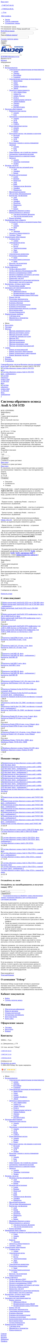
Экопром (16, 231)
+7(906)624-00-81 (7, 9)
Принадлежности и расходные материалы (24, 280)
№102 (33, 551)
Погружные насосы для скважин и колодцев (25, 133)
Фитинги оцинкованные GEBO (20, 273)
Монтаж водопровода (17, 340)
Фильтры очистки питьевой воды (21, 167)
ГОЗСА (16, 98)
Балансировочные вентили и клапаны (22, 308)
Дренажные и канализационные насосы (23, 116)
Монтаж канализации (17, 342)
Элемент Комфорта (20, 86)
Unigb (15, 224)
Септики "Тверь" (15, 235)
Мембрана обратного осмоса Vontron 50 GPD (17, 750)
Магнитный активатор (17, 192)
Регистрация (9, 31)
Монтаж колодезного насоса (19, 333)
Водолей (16, 135)
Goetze (15, 177)
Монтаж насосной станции (19, 334)
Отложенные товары (12, 23)
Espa (15, 115)
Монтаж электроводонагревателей (21, 346)
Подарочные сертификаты (14, 1015)
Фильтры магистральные (18, 175)
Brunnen (16, 179)
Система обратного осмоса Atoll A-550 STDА (17, 843)
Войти (3, 31)
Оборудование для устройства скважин (23, 152)
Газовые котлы (14, 239)
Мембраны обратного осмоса (19, 210)
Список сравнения (11, 21)
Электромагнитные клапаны (19, 301)
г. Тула (3, 12)
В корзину (5, 458)
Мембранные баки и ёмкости (15, 220)
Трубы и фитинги (11, 267)
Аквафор (16, 171)
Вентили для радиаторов (18, 263)
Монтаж (8, 329)
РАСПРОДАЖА (19, 107)
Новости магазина (11, 1011)
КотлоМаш (17, 75)
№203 (17, 553)
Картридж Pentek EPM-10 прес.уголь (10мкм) (17, 726)
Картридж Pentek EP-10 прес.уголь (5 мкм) (16, 718)
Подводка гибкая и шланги (19, 276)
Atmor (15, 83)
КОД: (3, 410)
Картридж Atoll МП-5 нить (10, 665)
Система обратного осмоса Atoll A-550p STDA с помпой (21, 857)
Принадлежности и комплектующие (22, 156)
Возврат (8, 1031)
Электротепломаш (19, 248)
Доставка (8, 327)
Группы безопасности (17, 312)
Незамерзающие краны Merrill (24, 293)
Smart (15, 258)
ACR (15, 120)
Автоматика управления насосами (21, 154)
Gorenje (16, 105)
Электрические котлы (17, 242)
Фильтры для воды (11, 165)
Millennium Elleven (19, 291)
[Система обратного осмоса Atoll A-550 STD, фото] (18, 370)
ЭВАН (15, 88)
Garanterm (16, 77)
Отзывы (8, 357)
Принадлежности (15, 265)
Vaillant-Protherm (19, 101)
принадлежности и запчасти (26, 555)
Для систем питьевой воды (23, 216)
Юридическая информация (14, 1009)
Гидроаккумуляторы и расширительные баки (25, 222)
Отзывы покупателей (12, 1013)
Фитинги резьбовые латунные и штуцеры (24, 274)
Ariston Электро (19, 96)
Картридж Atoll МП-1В (9, 657)
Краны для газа (14, 297)
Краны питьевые (15, 218)
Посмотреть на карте (8, 1063)
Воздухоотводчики (16, 310)
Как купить (9, 325)
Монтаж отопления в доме (18, 344)
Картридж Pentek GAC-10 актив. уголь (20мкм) (18, 734)
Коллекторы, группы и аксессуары (17, 284)
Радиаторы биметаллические (19, 259)
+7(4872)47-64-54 (7, 5)
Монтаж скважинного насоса (19, 331)
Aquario (16, 113)
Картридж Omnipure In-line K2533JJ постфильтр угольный (21, 696)
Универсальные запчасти (22, 100)
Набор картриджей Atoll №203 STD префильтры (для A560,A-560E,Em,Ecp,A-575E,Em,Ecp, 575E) (20, 630)
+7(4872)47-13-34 (6, 1054)
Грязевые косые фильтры (22, 186)
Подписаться (6, 893)
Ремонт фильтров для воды (18, 355)
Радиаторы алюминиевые (18, 256)
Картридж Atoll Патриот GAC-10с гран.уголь (17, 683)
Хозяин (16, 130)
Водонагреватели (11, 68)
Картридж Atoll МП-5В (9, 675)
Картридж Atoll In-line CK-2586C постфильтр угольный (20, 710)
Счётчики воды (14, 316)
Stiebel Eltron (17, 81)
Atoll (15, 169)
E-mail (3, 33)
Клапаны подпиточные (17, 306)
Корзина (4, 60)
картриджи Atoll (27, 553)
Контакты (8, 359)
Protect (15, 131)
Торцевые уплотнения (21, 162)
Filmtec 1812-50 (6, 520)
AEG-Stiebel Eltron (19, 92)
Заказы (7, 19)
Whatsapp (10, 975)
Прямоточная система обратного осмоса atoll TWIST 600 (21, 823)
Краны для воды (15, 289)
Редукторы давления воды (18, 299)
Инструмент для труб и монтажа (20, 282)
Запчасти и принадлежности (19, 90)
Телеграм (4, 975)
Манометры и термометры (18, 318)
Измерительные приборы (14, 314)
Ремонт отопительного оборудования (22, 353)
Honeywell (17, 180)
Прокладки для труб (16, 278)
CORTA (16, 124)
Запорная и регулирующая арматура (18, 288)
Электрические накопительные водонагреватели (26, 69)
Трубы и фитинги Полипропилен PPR (23, 271)
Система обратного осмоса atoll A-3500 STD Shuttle (19, 831)
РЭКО (15, 252)
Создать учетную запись (9, 39)
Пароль (3, 35)
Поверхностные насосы (17, 111)
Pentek (15, 199)
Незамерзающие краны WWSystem (25, 295)
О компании (9, 361)
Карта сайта (9, 1018)
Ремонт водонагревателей (18, 349)
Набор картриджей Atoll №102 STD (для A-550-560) (19, 608)
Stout (15, 227)
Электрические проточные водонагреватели (25, 79)
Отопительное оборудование (15, 237)
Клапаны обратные (16, 303)
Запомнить (7, 45)
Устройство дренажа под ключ (20, 336)
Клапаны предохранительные (19, 305)
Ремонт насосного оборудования (21, 351)
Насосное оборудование (13, 109)
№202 (12, 553)
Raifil (15, 184)
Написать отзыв (6, 594)
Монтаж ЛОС (14, 338)
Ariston (15, 71)
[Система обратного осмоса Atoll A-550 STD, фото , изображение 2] (18, 374)
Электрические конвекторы (19, 254)
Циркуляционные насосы (18, 126)
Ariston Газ (17, 94)
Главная (3, 364)
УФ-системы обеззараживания (20, 194)
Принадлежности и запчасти (19, 212)
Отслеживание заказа (8, 29)
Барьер (15, 173)
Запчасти (12, 158)
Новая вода (17, 190)
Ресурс (15, 246)
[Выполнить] (37, 29)
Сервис (7, 348)
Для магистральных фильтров (24, 214)
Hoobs (15, 122)
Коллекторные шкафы (17, 286)
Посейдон (17, 203)
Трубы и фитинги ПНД (17, 269)
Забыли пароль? (11, 35)
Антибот (4, 41)
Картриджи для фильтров (18, 195)
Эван (15, 250)
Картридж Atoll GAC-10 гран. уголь (14, 647)
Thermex (16, 73)
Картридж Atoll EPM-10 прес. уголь (13, 639)
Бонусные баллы (11, 1017)
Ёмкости (12, 229)
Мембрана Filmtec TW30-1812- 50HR (14, 742)
